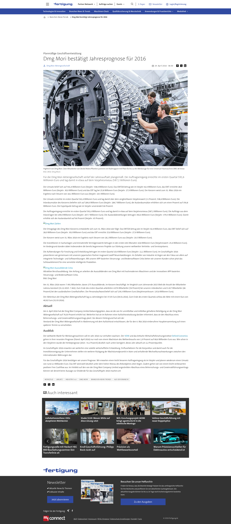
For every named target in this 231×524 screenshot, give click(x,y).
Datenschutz (82, 519)
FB (73, 510)
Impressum (92, 519)
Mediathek (181, 11)
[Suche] (132, 4)
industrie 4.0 (71, 379)
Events (119, 4)
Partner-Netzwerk (85, 4)
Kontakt (134, 519)
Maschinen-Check (101, 11)
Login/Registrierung (178, 4)
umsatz (59, 379)
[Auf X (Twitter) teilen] (182, 66)
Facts (140, 519)
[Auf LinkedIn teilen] (185, 66)
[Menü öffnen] (47, 4)
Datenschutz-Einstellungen (120, 519)
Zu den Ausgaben (143, 501)
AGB (75, 519)
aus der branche (121, 379)
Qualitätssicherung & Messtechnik (126, 11)
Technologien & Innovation (54, 11)
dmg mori (83, 379)
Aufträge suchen (106, 4)
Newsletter (157, 4)
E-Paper (141, 4)
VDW (127, 336)
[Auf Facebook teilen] (178, 66)
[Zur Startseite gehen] (63, 4)
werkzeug (49, 379)
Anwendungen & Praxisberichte (158, 11)
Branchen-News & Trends (79, 11)
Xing (69, 510)
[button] (48, 441)
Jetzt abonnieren (60, 499)
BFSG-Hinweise (103, 519)
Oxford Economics (180, 336)
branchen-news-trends (101, 379)
